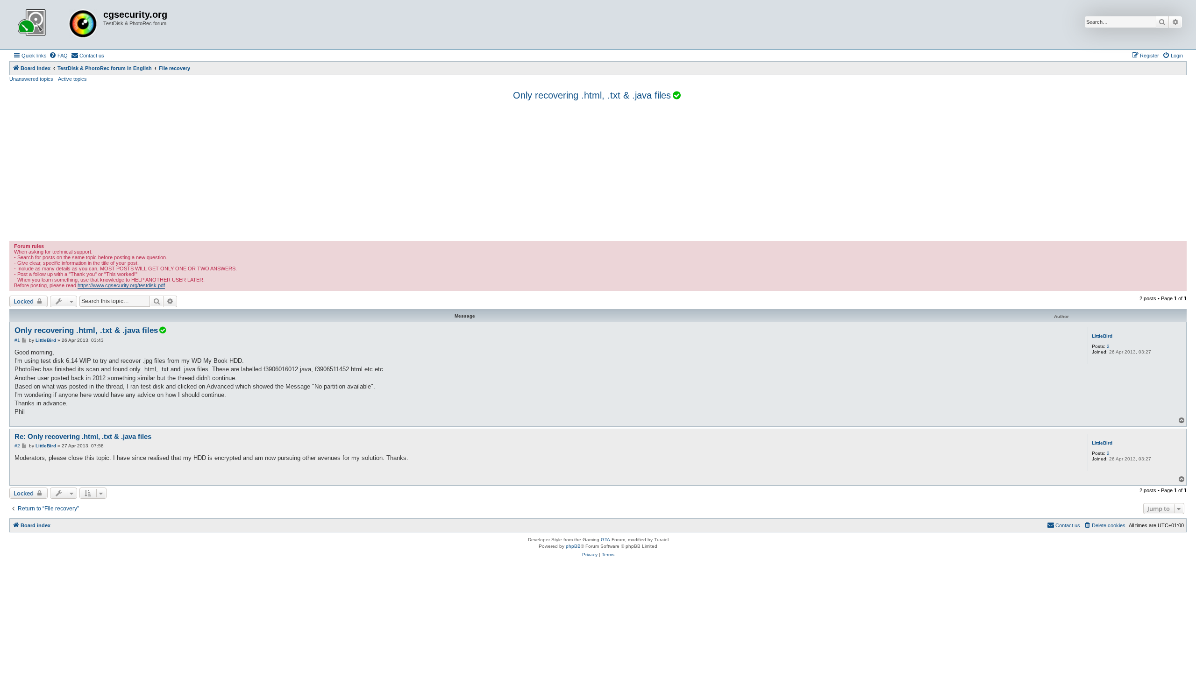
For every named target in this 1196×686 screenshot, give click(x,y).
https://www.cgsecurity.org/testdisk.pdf (121, 285)
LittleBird (1102, 336)
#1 (17, 340)
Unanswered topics (31, 79)
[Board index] (57, 24)
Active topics (72, 79)
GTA (605, 539)
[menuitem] (58, 55)
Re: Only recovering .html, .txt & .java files (82, 436)
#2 (17, 445)
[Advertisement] (598, 171)
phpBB (573, 546)
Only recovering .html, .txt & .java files (592, 95)
